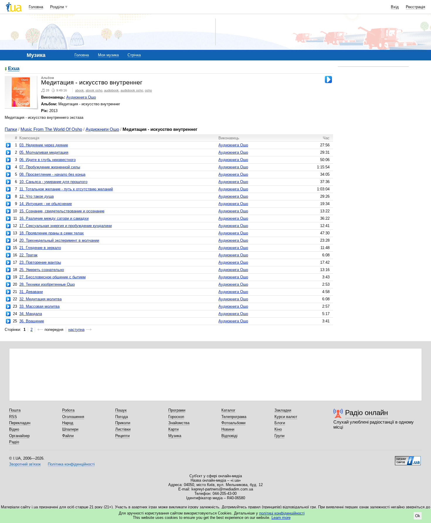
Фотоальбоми (233, 423)
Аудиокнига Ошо (81, 97)
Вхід (395, 7)
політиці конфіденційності (282, 513)
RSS (13, 416)
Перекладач (19, 423)
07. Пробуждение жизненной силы (49, 167)
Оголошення (73, 416)
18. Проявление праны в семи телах (51, 233)
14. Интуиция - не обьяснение (45, 204)
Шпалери (70, 429)
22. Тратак (28, 255)
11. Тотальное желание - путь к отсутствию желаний (66, 189)
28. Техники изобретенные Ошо (47, 284)
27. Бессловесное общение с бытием (52, 277)
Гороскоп (176, 416)
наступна (76, 329)
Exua (13, 68)
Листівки (122, 429)
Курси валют (285, 416)
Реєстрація (415, 7)
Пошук (121, 410)
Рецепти (122, 436)
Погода (121, 416)
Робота (68, 410)
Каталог (228, 410)
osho (148, 90)
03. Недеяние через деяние (43, 145)
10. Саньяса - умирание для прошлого (53, 182)
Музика (174, 436)
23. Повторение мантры (40, 262)
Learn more (281, 517)
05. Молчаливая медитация (43, 152)
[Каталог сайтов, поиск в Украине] (408, 458)
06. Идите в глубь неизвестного (47, 160)
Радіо (14, 442)
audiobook (111, 90)
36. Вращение (31, 321)
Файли (68, 436)
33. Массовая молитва (39, 306)
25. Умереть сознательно (41, 270)
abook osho (94, 90)
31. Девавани (31, 292)
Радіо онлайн (366, 413)
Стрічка (134, 55)
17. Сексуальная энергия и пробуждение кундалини (65, 226)
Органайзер (19, 436)
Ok (417, 516)
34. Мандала (30, 314)
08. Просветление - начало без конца (52, 174)
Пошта (15, 410)
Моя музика (108, 55)
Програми (176, 410)
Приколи (122, 423)
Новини (227, 429)
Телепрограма (233, 416)
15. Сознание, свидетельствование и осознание (61, 211)
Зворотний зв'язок (25, 464)
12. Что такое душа (36, 196)
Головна (36, 7)
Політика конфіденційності (71, 464)
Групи (279, 436)
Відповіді (229, 436)
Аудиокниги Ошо (102, 129)
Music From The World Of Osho (51, 129)
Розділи (57, 7)
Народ (67, 423)
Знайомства (178, 423)
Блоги (279, 423)
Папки (11, 129)
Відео (14, 429)
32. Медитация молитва (40, 299)
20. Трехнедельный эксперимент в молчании (59, 240)
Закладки (282, 410)
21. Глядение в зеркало (40, 248)
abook (79, 90)
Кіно (278, 429)
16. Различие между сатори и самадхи (54, 218)
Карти (173, 429)
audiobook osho (132, 90)
